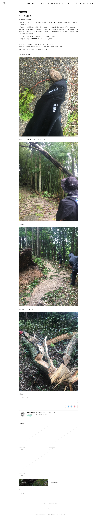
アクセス (85, 3)
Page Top (48, 509)
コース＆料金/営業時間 (54, 3)
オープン (21, 449)
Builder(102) (21, 397)
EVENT (34, 3)
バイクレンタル (66, 3)
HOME (28, 3)
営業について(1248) (26, 397)
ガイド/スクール (76, 3)
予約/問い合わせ (42, 3)
